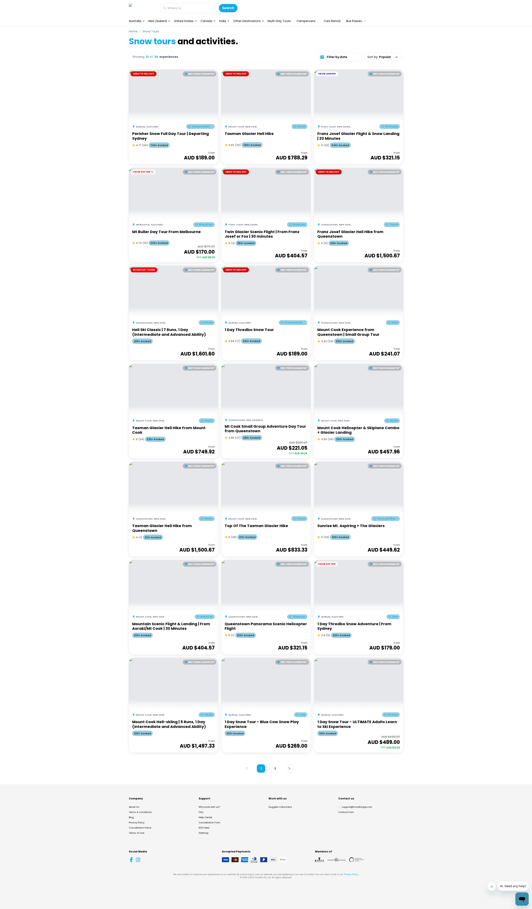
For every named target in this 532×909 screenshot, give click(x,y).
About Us (134, 807)
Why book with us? (209, 807)
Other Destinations (247, 21)
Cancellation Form (209, 822)
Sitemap (203, 833)
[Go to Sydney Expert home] (142, 8)
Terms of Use (136, 833)
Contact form (346, 812)
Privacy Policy (136, 822)
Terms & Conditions (140, 812)
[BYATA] (319, 859)
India (222, 21)
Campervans (306, 21)
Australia (135, 21)
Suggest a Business (280, 807)
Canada (206, 21)
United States (183, 21)
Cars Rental (332, 21)
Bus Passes (354, 21)
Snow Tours (151, 31)
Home (133, 31)
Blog (131, 817)
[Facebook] (131, 859)
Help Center (205, 817)
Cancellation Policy (140, 827)
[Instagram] (137, 859)
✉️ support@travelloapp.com (355, 807)
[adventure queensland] (336, 859)
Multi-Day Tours (279, 21)
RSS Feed (204, 827)
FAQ (201, 812)
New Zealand (157, 21)
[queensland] (356, 859)
